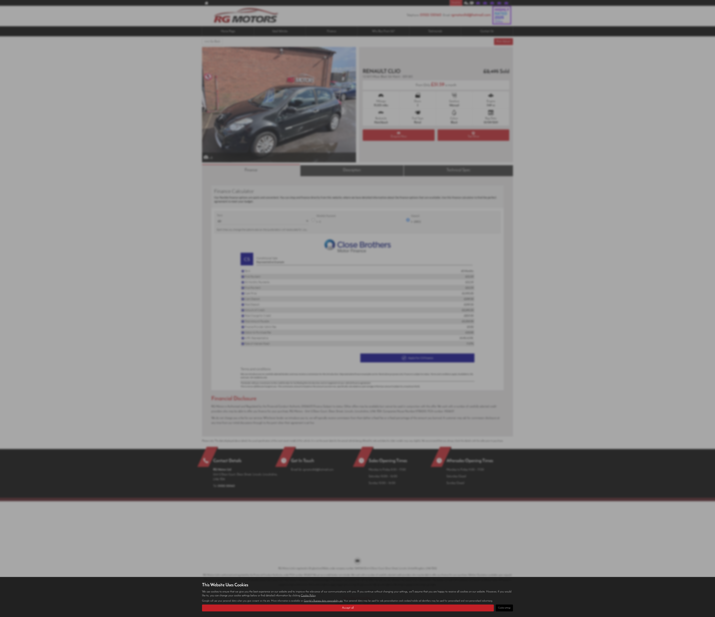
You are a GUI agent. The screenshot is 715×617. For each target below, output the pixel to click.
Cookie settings (504, 608)
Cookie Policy (308, 595)
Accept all (348, 607)
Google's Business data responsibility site (323, 601)
